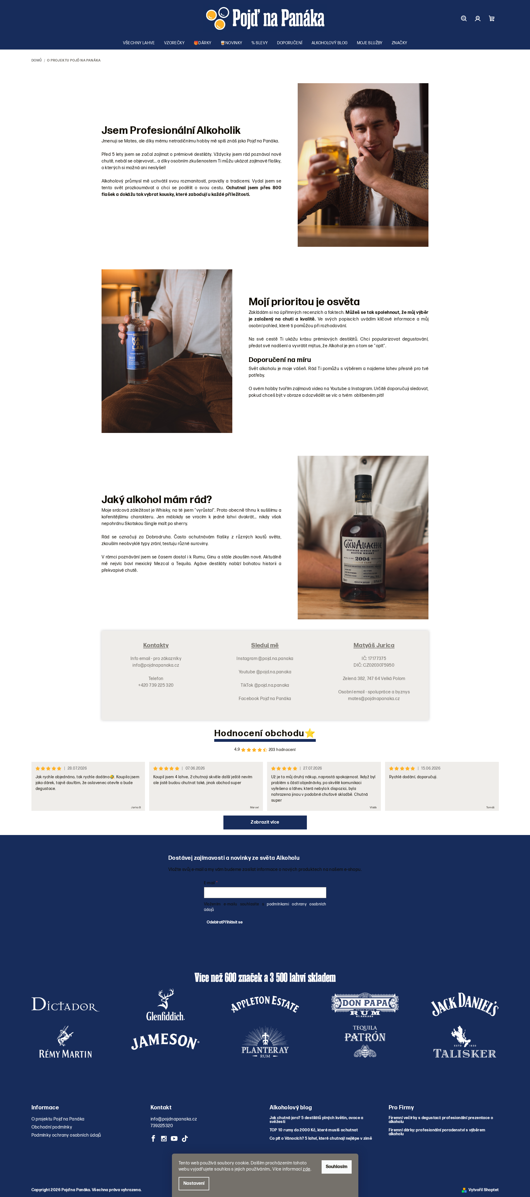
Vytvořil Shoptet (484, 1190)
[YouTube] (174, 1138)
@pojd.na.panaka (275, 658)
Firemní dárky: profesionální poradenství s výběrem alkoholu (437, 1132)
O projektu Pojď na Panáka (58, 1119)
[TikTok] (184, 1138)
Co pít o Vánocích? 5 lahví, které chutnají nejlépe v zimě (321, 1139)
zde (306, 1169)
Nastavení (193, 1183)
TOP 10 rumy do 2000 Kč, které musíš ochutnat (314, 1130)
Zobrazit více (265, 822)
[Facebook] (153, 1138)
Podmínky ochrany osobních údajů (66, 1135)
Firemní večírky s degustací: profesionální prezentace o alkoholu (441, 1120)
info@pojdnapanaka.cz (174, 1119)
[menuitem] (139, 43)
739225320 (162, 1126)
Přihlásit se (233, 922)
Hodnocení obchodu (259, 733)
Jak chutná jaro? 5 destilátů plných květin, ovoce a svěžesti (316, 1120)
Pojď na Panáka (275, 698)
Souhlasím (336, 1166)
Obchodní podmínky (51, 1127)
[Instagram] (163, 1138)
